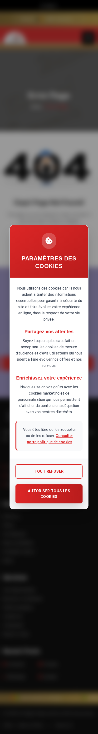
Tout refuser (49, 471)
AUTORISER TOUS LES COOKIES (49, 494)
